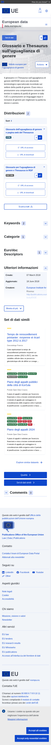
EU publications (9, 652)
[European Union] (24, 674)
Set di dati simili (24, 482)
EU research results (11, 643)
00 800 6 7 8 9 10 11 (30, 693)
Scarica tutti (24, 207)
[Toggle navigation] (46, 24)
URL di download (27, 155)
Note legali (7, 591)
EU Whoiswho (8, 647)
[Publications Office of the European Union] (24, 526)
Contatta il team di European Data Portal (20, 553)
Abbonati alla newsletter (13, 557)
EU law (5, 634)
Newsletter (7, 620)
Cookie (5, 595)
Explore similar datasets (29, 462)
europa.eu (35, 680)
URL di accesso (26, 148)
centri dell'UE (32, 703)
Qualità (24, 475)
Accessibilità (8, 599)
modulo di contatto (30, 700)
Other (8, 576)
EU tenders (7, 639)
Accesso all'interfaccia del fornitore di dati (21, 656)
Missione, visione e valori (14, 616)
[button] (41, 2)
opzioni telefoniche (20, 696)
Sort (8, 121)
